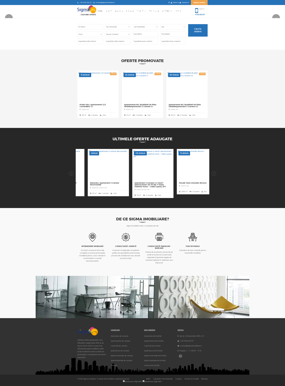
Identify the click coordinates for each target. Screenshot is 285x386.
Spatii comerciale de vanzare (122, 355)
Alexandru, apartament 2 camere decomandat (94, 184)
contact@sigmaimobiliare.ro (105, 3)
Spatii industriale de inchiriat (155, 360)
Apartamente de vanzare (120, 341)
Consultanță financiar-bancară (159, 247)
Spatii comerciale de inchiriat (155, 355)
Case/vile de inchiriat (152, 346)
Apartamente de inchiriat (153, 341)
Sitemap (204, 379)
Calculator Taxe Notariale (163, 379)
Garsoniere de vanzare (119, 336)
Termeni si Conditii (191, 379)
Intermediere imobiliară (92, 246)
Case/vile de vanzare (119, 346)
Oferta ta (176, 3)
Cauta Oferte (198, 30)
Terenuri (114, 365)
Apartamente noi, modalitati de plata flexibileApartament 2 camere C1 (140, 105)
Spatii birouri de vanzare (120, 351)
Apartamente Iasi (122, 379)
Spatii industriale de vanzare (121, 360)
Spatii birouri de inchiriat (153, 351)
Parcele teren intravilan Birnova (182, 183)
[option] (98, 174)
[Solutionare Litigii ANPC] (132, 381)
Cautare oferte (88, 14)
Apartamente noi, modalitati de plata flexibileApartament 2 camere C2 (185, 105)
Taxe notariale (193, 246)
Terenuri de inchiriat (151, 365)
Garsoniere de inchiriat (153, 336)
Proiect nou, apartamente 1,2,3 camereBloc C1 (93, 105)
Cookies (178, 379)
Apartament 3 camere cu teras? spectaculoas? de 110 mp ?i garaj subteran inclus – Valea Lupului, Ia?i (139, 185)
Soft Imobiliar (109, 379)
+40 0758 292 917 (85, 3)
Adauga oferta (199, 2)
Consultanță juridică (125, 246)
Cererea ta (185, 3)
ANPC (148, 379)
